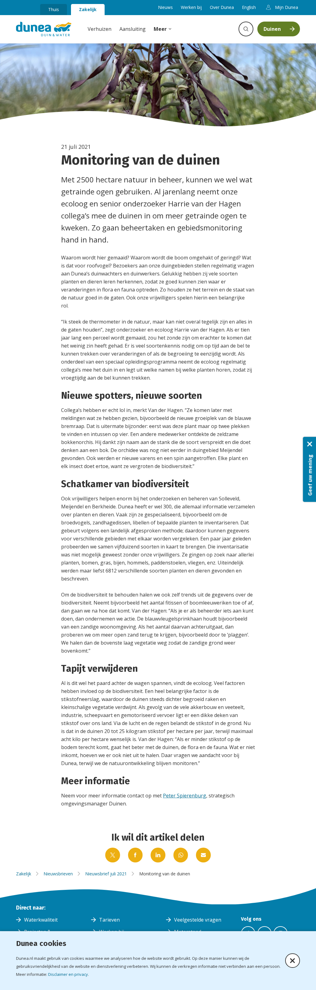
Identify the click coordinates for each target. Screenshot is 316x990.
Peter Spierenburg (184, 795)
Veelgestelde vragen (197, 919)
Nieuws (165, 7)
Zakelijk (88, 9)
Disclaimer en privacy (68, 974)
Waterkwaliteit (41, 919)
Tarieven (109, 919)
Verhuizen (99, 29)
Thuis (53, 9)
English (249, 7)
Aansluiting (132, 29)
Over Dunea (222, 7)
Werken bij (191, 7)
